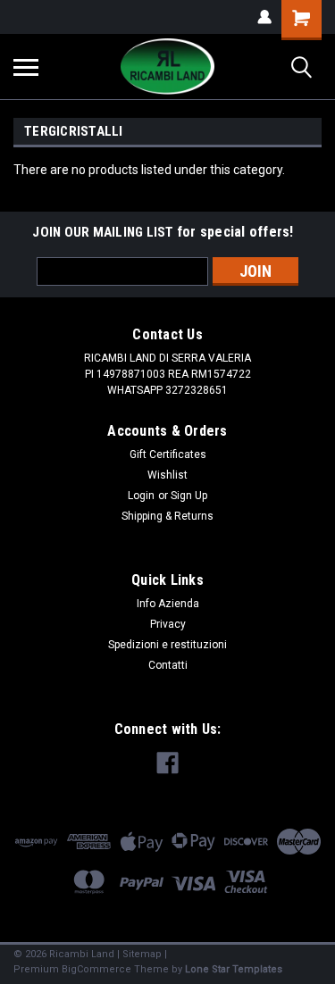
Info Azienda (168, 603)
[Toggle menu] (25, 66)
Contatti (168, 665)
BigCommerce (96, 969)
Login (141, 495)
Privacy (168, 624)
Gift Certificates (168, 454)
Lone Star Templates (233, 969)
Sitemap (142, 954)
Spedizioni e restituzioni (167, 644)
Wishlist (167, 475)
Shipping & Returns (167, 516)
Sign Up (189, 495)
